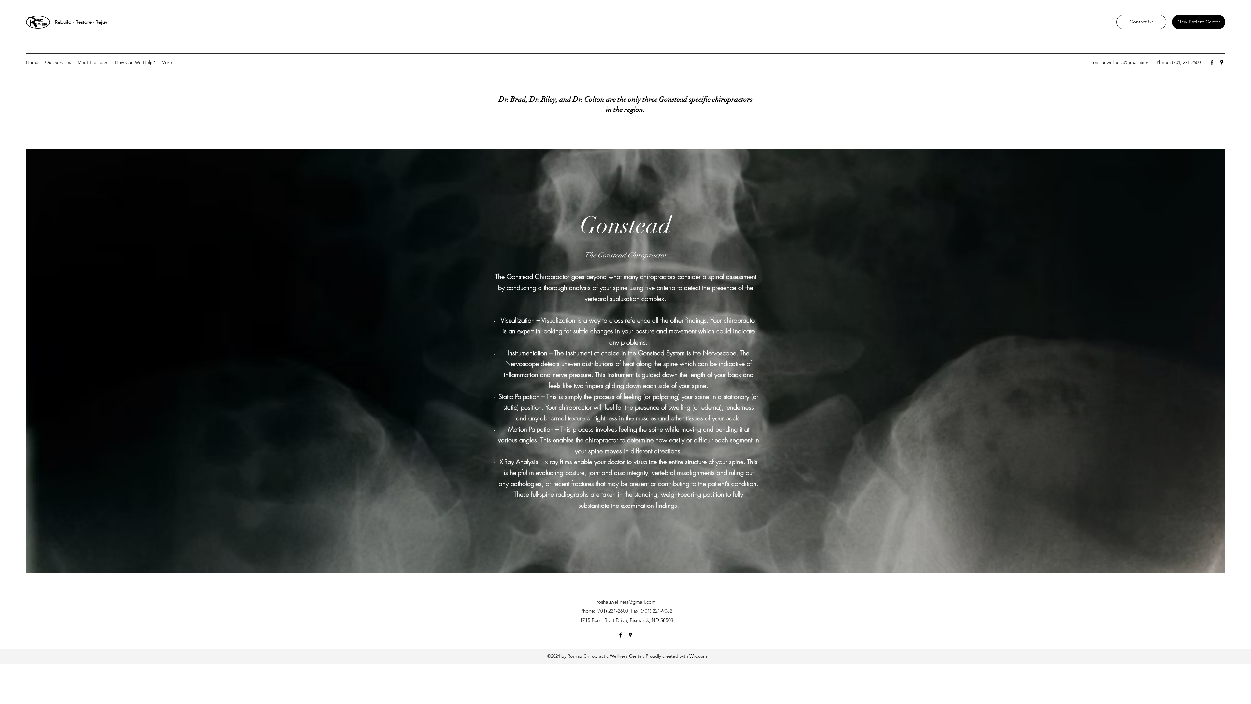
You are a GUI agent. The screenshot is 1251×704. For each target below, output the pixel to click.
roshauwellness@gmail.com (1120, 62)
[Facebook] (1212, 62)
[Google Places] (1221, 62)
